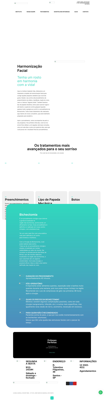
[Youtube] (88, 7)
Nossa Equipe (31, 11)
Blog (76, 11)
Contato (85, 11)
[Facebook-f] (85, 7)
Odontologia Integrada (62, 11)
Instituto (19, 11)
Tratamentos (44, 11)
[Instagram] (82, 7)
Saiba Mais (52, 352)
